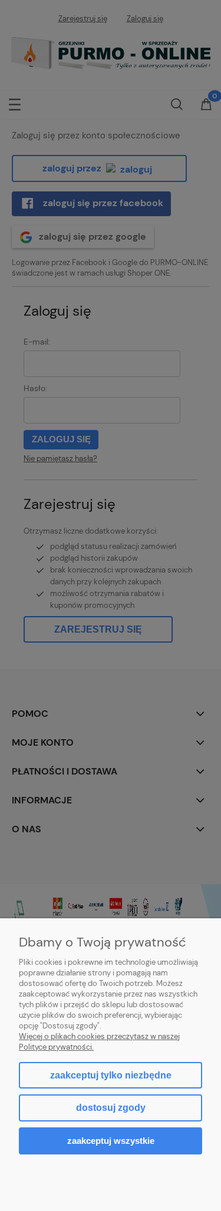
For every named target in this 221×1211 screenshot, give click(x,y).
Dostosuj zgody (111, 1108)
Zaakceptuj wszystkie (110, 1141)
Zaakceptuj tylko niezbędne (110, 1075)
